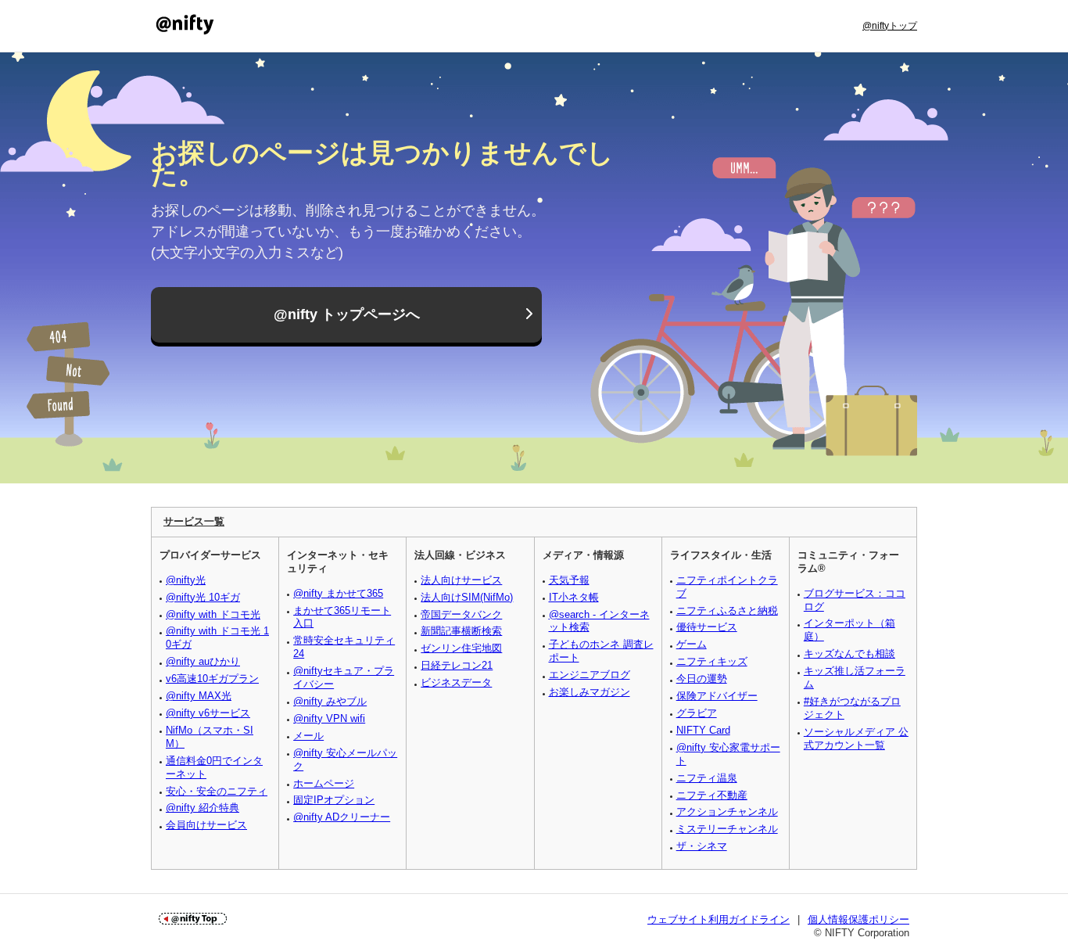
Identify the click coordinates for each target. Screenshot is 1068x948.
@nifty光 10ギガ (203, 597)
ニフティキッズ (711, 661)
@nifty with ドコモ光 (213, 614)
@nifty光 (186, 580)
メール (308, 736)
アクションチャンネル (727, 811)
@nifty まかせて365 (338, 593)
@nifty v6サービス (208, 713)
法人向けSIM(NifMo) (467, 597)
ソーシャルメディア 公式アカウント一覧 (856, 738)
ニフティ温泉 (706, 778)
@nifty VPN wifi (329, 718)
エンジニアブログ (589, 674)
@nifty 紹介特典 (202, 807)
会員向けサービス (206, 825)
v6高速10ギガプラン (212, 678)
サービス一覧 (193, 521)
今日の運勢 (701, 678)
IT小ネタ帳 (574, 597)
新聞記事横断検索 (461, 631)
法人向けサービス (461, 580)
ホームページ (323, 783)
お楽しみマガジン (589, 692)
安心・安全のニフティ (216, 791)
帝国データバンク (461, 614)
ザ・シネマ (701, 846)
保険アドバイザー (717, 696)
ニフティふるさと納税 (727, 610)
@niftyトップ (889, 25)
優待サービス (706, 627)
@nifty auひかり (203, 661)
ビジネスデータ (456, 682)
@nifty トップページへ (347, 314)
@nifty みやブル (330, 701)
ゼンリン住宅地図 (461, 648)
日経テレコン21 (457, 665)
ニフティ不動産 (711, 795)
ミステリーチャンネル (727, 829)
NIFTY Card (703, 730)
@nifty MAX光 (198, 696)
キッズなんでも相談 (849, 653)
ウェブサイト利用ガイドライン (718, 919)
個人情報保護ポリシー (858, 919)
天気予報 (569, 580)
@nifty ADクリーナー (341, 817)
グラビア (696, 713)
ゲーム (691, 644)
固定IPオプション (334, 800)
